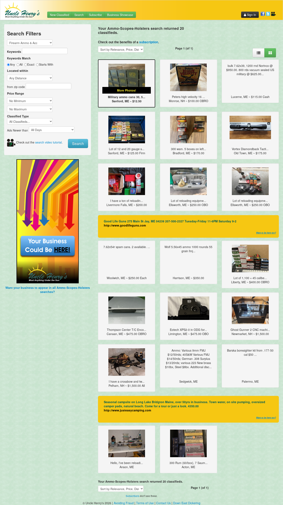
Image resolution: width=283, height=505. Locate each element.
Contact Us (164, 503)
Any (12, 64)
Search (79, 15)
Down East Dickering (186, 503)
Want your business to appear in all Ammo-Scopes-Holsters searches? (47, 290)
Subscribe (95, 15)
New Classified (59, 15)
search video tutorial (48, 142)
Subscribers (132, 496)
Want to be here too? (266, 232)
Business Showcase (120, 15)
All (21, 64)
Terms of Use (145, 503)
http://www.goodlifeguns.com (125, 225)
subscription (148, 42)
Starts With (46, 64)
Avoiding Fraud (124, 503)
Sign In (251, 15)
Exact (30, 64)
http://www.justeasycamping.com (127, 410)
